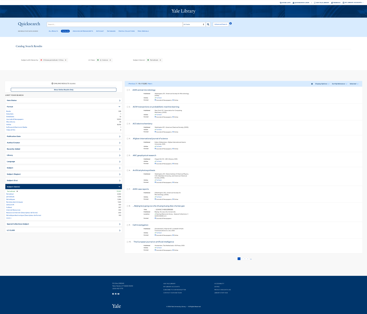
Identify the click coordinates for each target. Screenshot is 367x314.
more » (9, 218)
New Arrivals (143, 31)
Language (11, 161)
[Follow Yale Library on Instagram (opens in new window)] (115, 294)
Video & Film (10, 130)
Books (8, 111)
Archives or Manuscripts (83, 31)
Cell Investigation (140, 225)
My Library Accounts (171, 286)
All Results (53, 31)
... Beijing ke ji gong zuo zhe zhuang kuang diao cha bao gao (159, 206)
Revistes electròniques (14, 202)
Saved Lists (286, 2)
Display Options (321, 84)
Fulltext (9, 207)
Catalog (65, 31)
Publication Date (14, 136)
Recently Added (13, 149)
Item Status (12, 100)
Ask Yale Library (322, 2)
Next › (150, 84)
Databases (111, 31)
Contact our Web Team (172, 293)
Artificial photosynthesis (144, 170)
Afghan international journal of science (150, 138)
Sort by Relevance (338, 84)
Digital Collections (127, 31)
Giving (216, 286)
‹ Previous (140, 84)
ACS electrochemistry (142, 123)
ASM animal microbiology (143, 90)
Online (8, 124)
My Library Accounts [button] (353, 2)
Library (10, 155)
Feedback (336, 2)
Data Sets (9, 114)
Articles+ (100, 31)
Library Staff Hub (221, 293)
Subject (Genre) (13, 186)
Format (10, 106)
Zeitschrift (10, 205)
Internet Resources (13, 210)
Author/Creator (13, 142)
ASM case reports (141, 189)
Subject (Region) (14, 174)
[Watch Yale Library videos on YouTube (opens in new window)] (118, 294)
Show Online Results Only (63, 90)
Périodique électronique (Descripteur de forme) (23, 215)
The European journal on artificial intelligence (154, 242)
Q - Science (104, 60)
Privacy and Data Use (222, 289)
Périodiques (10, 199)
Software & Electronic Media (16, 127)
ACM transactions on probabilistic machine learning (156, 107)
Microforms (10, 122)
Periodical (9, 194)
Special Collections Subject (18, 224)
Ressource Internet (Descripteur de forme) (22, 213)
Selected (353, 84)
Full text (159, 98)
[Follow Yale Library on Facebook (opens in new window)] (113, 294)
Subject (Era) (12, 180)
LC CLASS (11, 230)
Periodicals (154, 60)
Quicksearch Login (301, 2)
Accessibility (219, 283)
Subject (10, 167)
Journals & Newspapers (14, 119)
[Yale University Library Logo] (183, 11)
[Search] (208, 24)
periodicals (10, 197)
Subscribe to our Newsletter (174, 289)
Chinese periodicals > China (53, 60)
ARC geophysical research (144, 155)
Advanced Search (220, 24)
